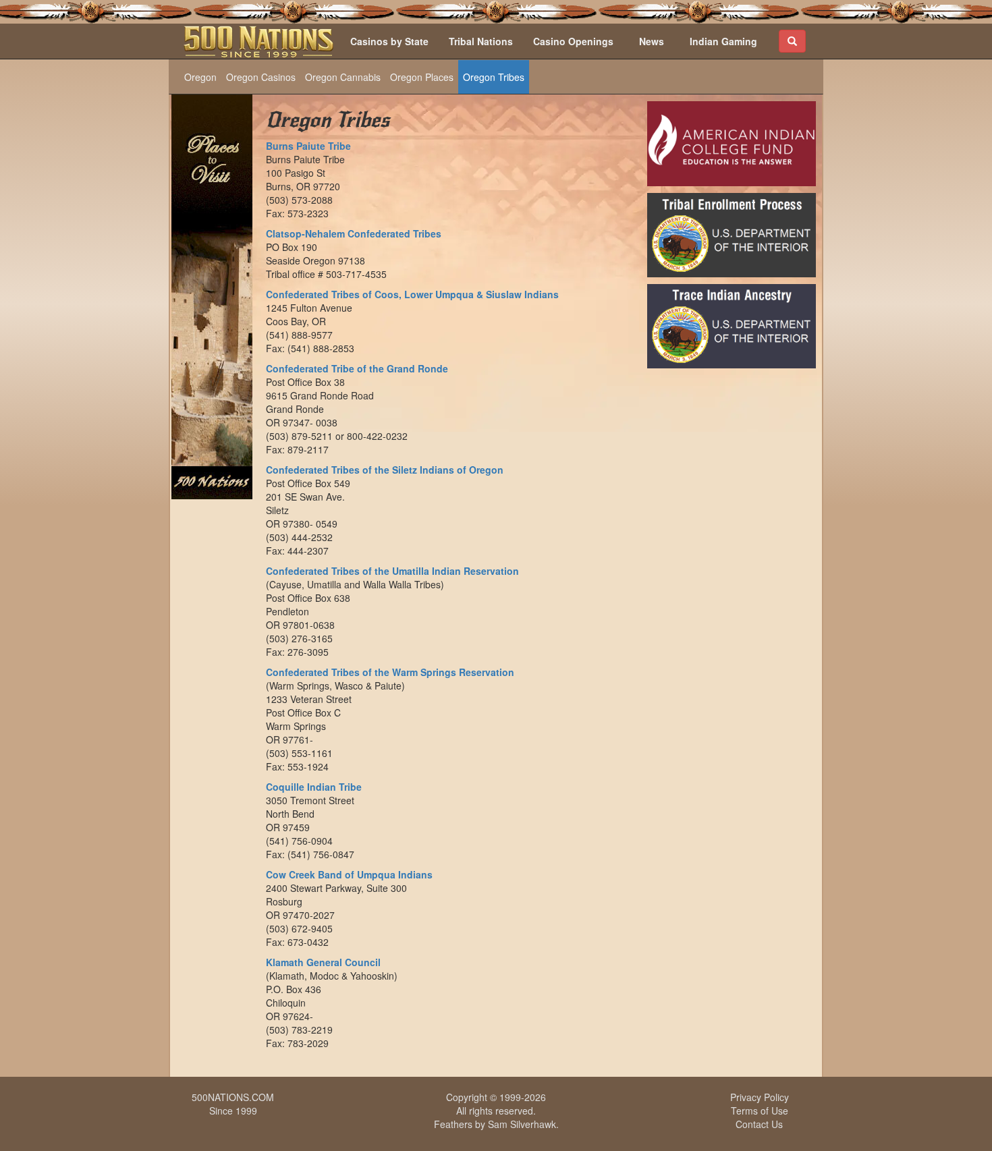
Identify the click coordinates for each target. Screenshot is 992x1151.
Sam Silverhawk (522, 1124)
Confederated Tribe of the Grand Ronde (357, 368)
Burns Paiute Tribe (308, 145)
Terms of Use (759, 1110)
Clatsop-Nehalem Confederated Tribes (353, 233)
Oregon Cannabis (343, 77)
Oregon (200, 77)
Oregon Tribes (493, 77)
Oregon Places (421, 77)
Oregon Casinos (261, 77)
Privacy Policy (759, 1097)
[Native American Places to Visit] (211, 295)
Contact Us (759, 1124)
